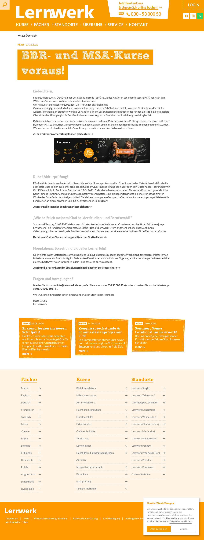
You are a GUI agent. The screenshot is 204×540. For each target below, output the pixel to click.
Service (116, 24)
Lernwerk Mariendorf (143, 431)
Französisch (27, 409)
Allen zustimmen (158, 529)
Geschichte (27, 459)
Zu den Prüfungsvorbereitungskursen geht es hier (61, 133)
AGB (26, 518)
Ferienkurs (82, 474)
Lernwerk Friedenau (142, 467)
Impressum (12, 518)
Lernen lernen (83, 445)
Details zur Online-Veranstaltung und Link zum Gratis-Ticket (68, 237)
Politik (24, 467)
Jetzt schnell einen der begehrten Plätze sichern (61, 206)
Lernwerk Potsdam (141, 459)
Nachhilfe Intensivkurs (88, 409)
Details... (184, 528)
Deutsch (25, 402)
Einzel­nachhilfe (84, 416)
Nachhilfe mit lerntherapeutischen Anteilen (95, 456)
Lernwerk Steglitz (140, 388)
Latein (24, 423)
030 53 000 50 (115, 285)
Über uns (92, 24)
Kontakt (138, 24)
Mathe (24, 388)
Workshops (82, 438)
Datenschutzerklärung (180, 521)
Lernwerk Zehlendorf (143, 395)
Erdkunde (26, 452)
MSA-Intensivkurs (86, 395)
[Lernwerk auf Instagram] (193, 16)
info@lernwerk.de (67, 285)
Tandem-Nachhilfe (86, 488)
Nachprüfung (83, 481)
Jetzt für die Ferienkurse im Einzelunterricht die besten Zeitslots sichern (75, 267)
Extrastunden (83, 423)
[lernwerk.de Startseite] (53, 13)
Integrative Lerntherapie (89, 466)
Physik (24, 438)
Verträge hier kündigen (137, 518)
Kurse (22, 24)
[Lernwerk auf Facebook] (186, 16)
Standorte (66, 24)
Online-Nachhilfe (85, 431)
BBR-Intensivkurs (86, 388)
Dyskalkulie (27, 488)
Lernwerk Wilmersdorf (143, 416)
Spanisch (26, 416)
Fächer (41, 24)
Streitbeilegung (111, 518)
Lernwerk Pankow (141, 445)
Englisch (25, 395)
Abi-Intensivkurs (85, 402)
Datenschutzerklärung (85, 518)
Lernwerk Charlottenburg (145, 423)
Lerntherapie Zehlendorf (144, 402)
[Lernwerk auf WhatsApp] (200, 16)
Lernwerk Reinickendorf (144, 438)
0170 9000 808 (44, 288)
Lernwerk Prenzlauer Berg (145, 452)
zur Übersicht (29, 35)
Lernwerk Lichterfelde (143, 409)
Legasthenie (27, 481)
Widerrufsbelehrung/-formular (51, 518)
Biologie (25, 445)
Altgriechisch (28, 474)
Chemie (25, 431)
